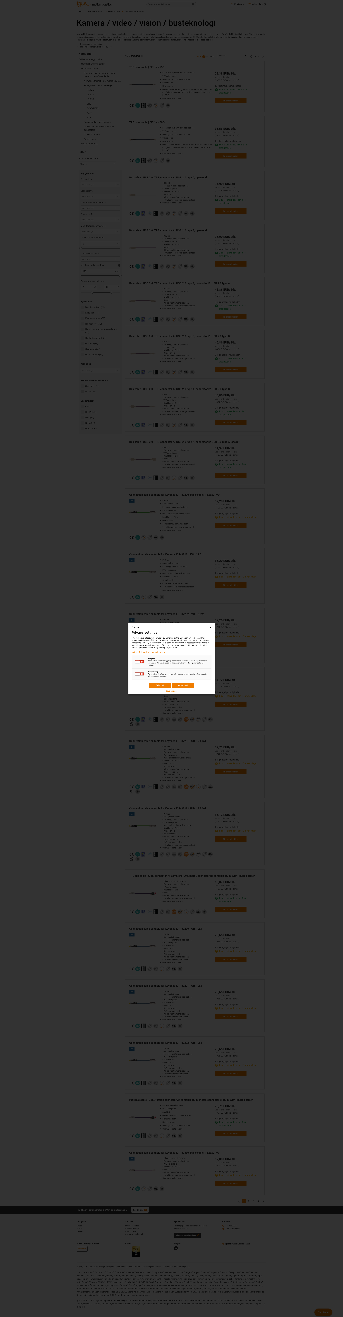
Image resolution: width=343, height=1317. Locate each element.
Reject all (160, 685)
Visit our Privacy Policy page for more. (148, 652)
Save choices (171, 691)
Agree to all (183, 685)
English (135, 627)
